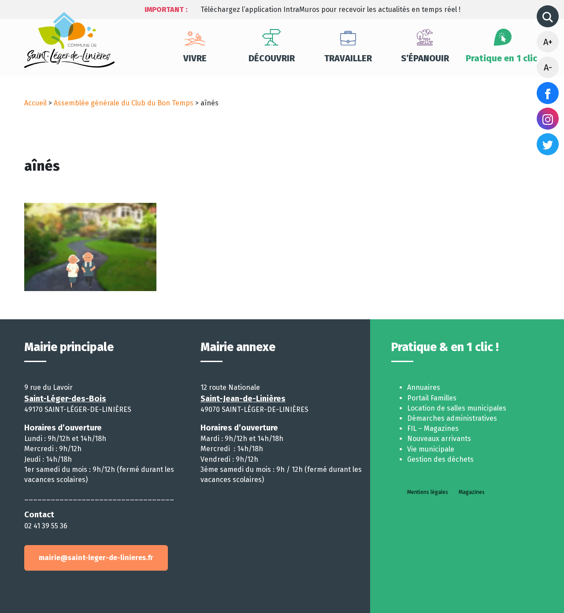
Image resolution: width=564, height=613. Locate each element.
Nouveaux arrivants (439, 438)
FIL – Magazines (433, 428)
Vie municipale (430, 449)
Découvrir (272, 58)
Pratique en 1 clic (501, 58)
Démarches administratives (452, 418)
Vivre (195, 58)
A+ (548, 42)
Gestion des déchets (440, 459)
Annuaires (423, 387)
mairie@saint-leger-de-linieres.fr (96, 557)
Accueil (35, 103)
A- (548, 67)
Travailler (348, 58)
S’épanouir (425, 58)
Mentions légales (427, 492)
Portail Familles (431, 398)
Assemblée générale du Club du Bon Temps (123, 103)
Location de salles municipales (456, 408)
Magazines (472, 492)
